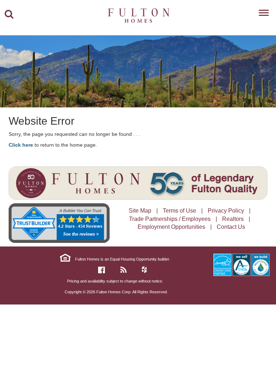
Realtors (233, 219)
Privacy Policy (226, 211)
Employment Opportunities (171, 227)
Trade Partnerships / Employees (170, 219)
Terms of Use (179, 211)
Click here (21, 145)
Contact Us (231, 227)
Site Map (140, 211)
